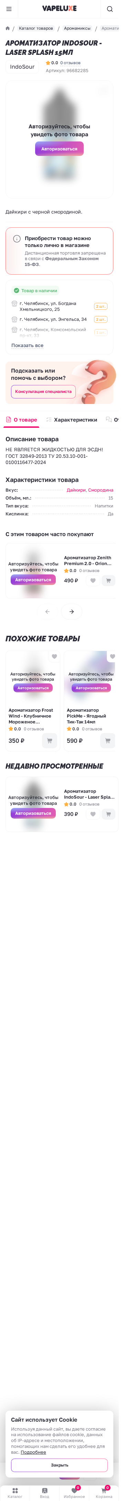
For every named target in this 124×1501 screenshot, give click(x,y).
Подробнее (33, 1452)
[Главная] (8, 28)
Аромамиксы (77, 28)
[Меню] (9, 9)
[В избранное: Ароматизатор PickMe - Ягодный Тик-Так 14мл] (112, 656)
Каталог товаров (36, 28)
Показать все (27, 345)
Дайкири (76, 490)
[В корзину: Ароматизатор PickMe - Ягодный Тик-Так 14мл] (107, 740)
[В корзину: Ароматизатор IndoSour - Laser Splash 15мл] (108, 814)
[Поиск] (110, 9)
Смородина (100, 490)
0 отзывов (70, 62)
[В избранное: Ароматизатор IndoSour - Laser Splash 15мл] (93, 814)
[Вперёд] (71, 612)
